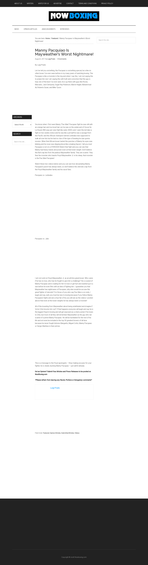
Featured (46, 433)
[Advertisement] (64, 107)
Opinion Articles (55, 433)
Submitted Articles (67, 433)
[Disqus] (64, 470)
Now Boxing (74, 16)
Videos (77, 433)
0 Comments (62, 59)
